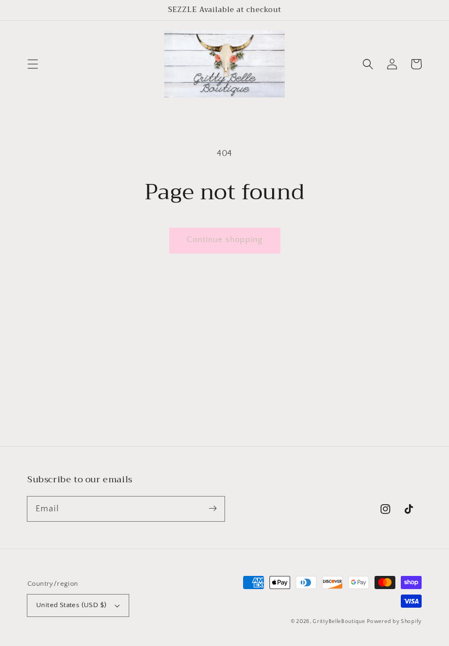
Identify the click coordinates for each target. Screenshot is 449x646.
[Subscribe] (212, 509)
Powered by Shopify (394, 622)
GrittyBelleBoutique (339, 622)
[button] (33, 64)
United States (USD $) (71, 605)
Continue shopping (225, 239)
